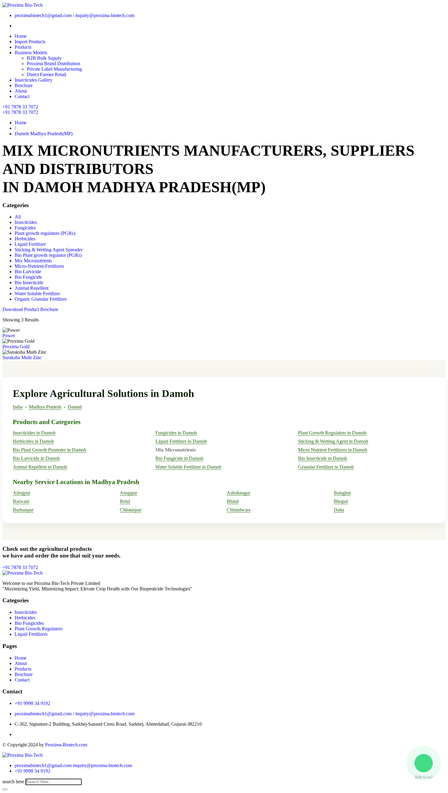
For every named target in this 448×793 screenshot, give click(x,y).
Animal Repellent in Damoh (40, 466)
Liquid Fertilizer (30, 244)
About (21, 91)
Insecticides (26, 222)
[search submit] (4, 789)
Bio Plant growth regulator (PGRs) (48, 255)
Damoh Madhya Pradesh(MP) (44, 133)
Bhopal (341, 501)
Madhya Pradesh (45, 406)
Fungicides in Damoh (176, 432)
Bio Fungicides (29, 623)
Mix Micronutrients (33, 260)
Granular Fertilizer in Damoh (326, 466)
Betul (125, 501)
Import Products (30, 41)
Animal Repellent (31, 288)
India (18, 406)
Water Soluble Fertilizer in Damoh (188, 466)
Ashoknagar (238, 492)
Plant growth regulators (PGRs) (45, 233)
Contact (22, 96)
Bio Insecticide (29, 282)
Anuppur (128, 492)
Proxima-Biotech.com (66, 744)
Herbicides (25, 238)
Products (23, 47)
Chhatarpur (130, 509)
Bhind (233, 501)
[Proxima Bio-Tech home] (22, 755)
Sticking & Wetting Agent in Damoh (333, 441)
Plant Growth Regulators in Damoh (332, 432)
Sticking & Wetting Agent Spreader (49, 249)
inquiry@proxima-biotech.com (104, 15)
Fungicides (25, 227)
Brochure (24, 85)
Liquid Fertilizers (31, 634)
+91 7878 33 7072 (20, 106)
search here (13, 781)
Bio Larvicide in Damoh (36, 458)
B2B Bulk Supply (44, 58)
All (18, 216)
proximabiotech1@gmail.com (43, 15)
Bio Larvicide (28, 271)
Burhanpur (23, 509)
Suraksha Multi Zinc (22, 357)
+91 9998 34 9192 (32, 703)
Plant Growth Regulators (38, 628)
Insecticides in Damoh (34, 432)
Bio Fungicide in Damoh (179, 458)
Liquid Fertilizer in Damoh (181, 441)
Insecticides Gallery (33, 80)
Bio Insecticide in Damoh (322, 458)
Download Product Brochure (30, 309)
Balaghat (342, 492)
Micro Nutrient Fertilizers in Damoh (332, 449)
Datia (339, 509)
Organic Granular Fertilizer (41, 299)
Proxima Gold (16, 346)
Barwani (21, 501)
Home (21, 36)
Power (8, 335)
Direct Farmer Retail (46, 74)
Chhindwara (239, 509)
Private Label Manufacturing (54, 69)
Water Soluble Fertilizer (37, 293)
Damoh (75, 406)
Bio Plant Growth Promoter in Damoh (49, 449)
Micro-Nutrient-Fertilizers (39, 266)
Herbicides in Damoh (33, 441)
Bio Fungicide (28, 277)
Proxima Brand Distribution (53, 63)
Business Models (31, 52)
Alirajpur (21, 492)
